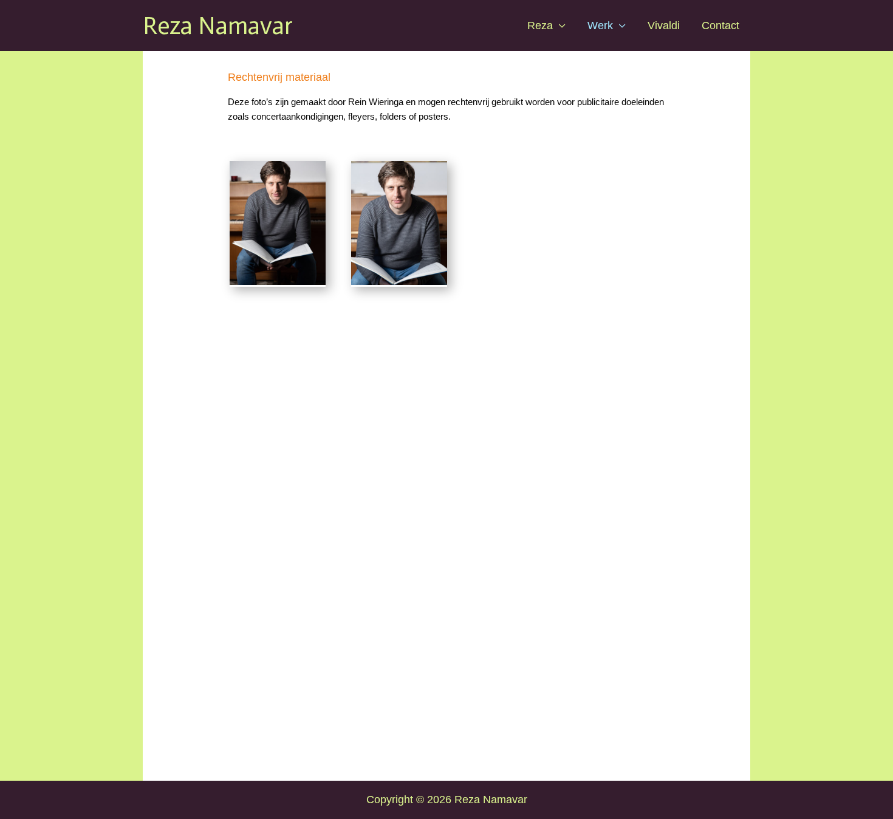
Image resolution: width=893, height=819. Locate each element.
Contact (720, 25)
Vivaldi (664, 25)
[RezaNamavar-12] (399, 284)
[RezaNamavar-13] (278, 284)
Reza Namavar (218, 25)
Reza (540, 25)
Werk (600, 25)
